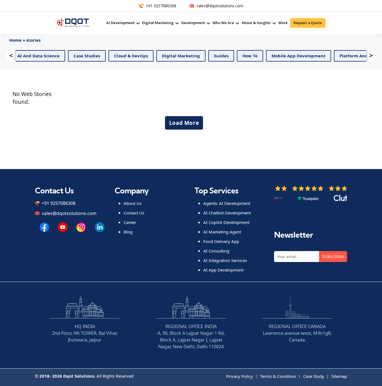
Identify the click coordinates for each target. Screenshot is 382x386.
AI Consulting (216, 251)
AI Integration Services (225, 260)
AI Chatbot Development (227, 213)
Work (282, 22)
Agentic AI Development (226, 203)
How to (245, 56)
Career (130, 222)
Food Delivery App (221, 241)
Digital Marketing (177, 56)
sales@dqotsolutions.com (220, 5)
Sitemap (339, 376)
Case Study (313, 376)
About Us (133, 203)
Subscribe (333, 256)
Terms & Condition (278, 376)
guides (217, 56)
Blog (128, 232)
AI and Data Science (34, 56)
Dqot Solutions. (79, 376)
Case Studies (82, 56)
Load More (184, 123)
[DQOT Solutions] (44, 227)
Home (15, 40)
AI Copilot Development (226, 222)
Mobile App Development (294, 56)
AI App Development (223, 270)
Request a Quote (308, 22)
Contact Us (134, 213)
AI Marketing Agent (222, 232)
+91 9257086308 (161, 5)
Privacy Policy (239, 376)
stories (33, 40)
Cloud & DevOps (127, 56)
